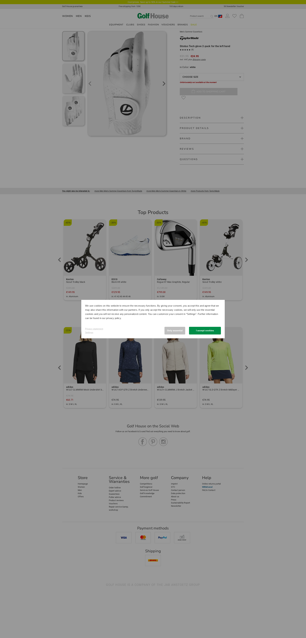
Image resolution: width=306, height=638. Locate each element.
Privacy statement (94, 328)
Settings (89, 332)
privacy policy (113, 318)
